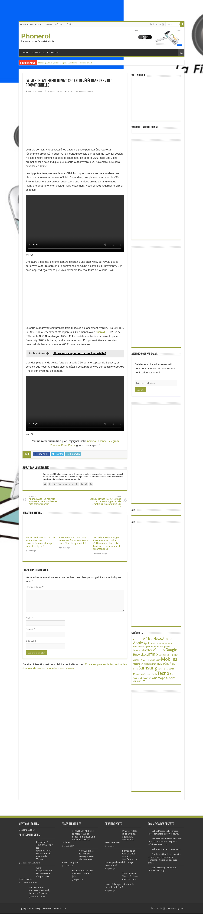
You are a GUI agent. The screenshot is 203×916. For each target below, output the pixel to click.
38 (44, 897)
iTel (172, 654)
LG (141, 660)
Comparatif (154, 646)
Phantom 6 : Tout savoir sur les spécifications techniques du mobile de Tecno (44, 851)
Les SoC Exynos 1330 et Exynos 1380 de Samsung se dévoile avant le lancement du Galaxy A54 (105, 502)
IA (144, 654)
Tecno (163, 673)
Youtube (137, 681)
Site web (31, 640)
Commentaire (34, 587)
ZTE (143, 681)
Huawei (138, 654)
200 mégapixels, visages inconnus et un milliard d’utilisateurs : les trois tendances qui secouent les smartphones (107, 543)
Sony (141, 674)
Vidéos (143, 678)
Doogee (164, 646)
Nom (29, 617)
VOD (149, 678)
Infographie (164, 655)
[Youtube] (163, 24)
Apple (138, 643)
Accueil (49, 24)
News (144, 664)
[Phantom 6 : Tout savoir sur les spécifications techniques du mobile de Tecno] (27, 851)
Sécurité (148, 674)
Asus (170, 643)
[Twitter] (156, 24)
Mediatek (147, 660)
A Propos (59, 24)
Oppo (135, 669)
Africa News (152, 639)
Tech (154, 674)
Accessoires (138, 639)
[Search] (182, 24)
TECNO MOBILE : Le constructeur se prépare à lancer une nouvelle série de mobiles (78, 837)
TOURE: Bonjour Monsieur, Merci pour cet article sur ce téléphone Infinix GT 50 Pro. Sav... (165, 842)
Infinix (152, 654)
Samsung (147, 668)
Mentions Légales (27, 830)
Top (171, 674)
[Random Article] (181, 52)
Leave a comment (86, 91)
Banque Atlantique (141, 647)
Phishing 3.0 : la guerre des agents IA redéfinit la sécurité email (65, 63)
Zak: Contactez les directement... (166, 849)
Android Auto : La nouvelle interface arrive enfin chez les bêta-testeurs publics (43, 500)
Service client (163, 669)
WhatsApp (158, 678)
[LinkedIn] (160, 24)
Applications (150, 643)
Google (171, 650)
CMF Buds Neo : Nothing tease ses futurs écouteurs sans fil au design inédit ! (73, 540)
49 (36, 883)
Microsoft (155, 660)
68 (39, 863)
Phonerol (36, 36)
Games (159, 650)
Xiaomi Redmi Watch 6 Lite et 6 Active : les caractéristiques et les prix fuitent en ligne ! (40, 541)
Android (168, 639)
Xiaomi (171, 678)
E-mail (30, 629)
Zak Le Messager (35, 91)
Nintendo (152, 663)
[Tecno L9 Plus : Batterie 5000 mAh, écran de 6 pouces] (23, 890)
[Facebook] (154, 24)
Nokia (160, 663)
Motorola (137, 664)
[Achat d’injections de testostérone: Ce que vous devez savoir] (27, 871)
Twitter (136, 678)
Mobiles (70, 91)
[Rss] (151, 24)
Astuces (163, 643)
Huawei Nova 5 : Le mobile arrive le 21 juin (82, 873)
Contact (70, 24)
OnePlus (169, 663)
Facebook (148, 650)
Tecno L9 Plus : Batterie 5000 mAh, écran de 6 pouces (39, 890)
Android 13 (102, 332)
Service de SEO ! (39, 52)
